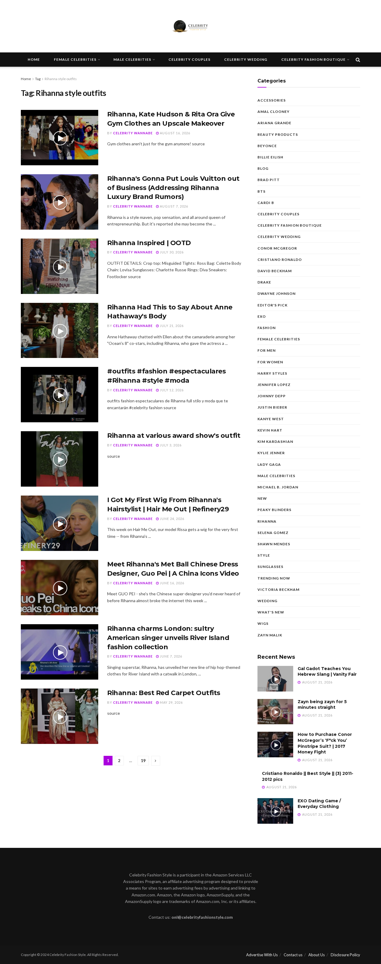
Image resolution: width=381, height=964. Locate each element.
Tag (37, 79)
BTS (261, 191)
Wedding (267, 601)
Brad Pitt (268, 179)
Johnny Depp (271, 396)
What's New (270, 612)
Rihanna (267, 521)
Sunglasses (270, 566)
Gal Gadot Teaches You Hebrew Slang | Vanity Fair (327, 671)
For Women (270, 362)
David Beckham (274, 271)
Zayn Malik (269, 635)
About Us (316, 954)
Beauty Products (277, 134)
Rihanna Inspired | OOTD (149, 243)
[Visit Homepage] (190, 26)
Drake (264, 282)
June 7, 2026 (170, 656)
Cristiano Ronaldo (279, 259)
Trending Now (273, 578)
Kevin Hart (269, 430)
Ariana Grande (274, 123)
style (263, 555)
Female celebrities (75, 59)
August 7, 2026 (173, 206)
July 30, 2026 (171, 252)
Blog (262, 168)
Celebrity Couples (189, 59)
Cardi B (265, 202)
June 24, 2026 (171, 519)
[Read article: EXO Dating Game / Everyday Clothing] (275, 811)
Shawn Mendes (273, 544)
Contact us (293, 954)
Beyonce (267, 146)
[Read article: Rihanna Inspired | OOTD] (59, 266)
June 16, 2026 (171, 583)
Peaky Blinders (274, 509)
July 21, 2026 (171, 326)
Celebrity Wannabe (133, 133)
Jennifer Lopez (274, 384)
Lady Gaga (269, 464)
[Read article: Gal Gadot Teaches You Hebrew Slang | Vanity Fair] (275, 679)
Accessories (271, 100)
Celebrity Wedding (245, 59)
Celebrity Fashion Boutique (313, 59)
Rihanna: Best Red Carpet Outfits (163, 693)
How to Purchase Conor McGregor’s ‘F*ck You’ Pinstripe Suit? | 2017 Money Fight (325, 743)
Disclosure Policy (345, 954)
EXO (261, 316)
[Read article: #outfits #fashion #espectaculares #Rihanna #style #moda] (59, 394)
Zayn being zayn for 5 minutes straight (322, 704)
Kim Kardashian (275, 441)
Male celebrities (132, 59)
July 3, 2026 (170, 445)
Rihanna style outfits (61, 79)
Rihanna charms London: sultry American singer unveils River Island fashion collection (168, 638)
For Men (266, 350)
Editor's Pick (272, 305)
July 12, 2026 (171, 390)
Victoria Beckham (278, 589)
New (262, 498)
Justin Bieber (272, 407)
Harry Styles (272, 373)
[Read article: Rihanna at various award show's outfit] (59, 459)
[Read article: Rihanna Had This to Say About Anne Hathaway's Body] (59, 330)
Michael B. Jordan (277, 487)
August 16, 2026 (174, 133)
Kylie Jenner (271, 453)
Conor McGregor (277, 248)
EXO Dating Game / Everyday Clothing (319, 803)
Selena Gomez (272, 532)
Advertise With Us (262, 954)
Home (34, 59)
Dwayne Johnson (276, 293)
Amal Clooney (273, 111)
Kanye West (270, 419)
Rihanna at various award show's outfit (173, 436)
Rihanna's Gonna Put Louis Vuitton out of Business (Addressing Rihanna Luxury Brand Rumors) (173, 188)
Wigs (262, 623)
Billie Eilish (270, 157)
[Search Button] (358, 59)
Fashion (266, 328)
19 (143, 760)
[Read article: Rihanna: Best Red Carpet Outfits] (59, 716)
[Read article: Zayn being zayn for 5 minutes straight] (275, 712)
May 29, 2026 (171, 702)
